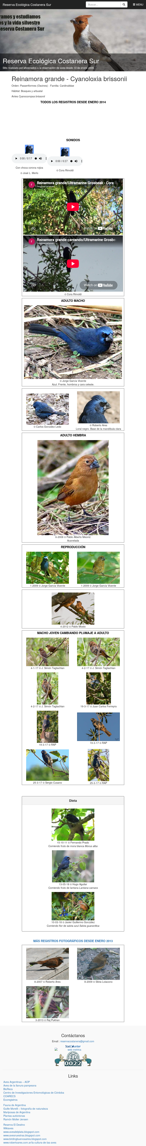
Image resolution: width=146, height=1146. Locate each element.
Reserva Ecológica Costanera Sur (27, 4)
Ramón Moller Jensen (15, 1119)
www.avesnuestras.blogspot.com (21, 1135)
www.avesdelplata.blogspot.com (21, 1132)
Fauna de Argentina (14, 1105)
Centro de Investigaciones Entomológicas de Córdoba (33, 1092)
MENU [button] (139, 4)
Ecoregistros (10, 1099)
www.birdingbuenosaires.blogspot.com (25, 1139)
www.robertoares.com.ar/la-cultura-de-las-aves (29, 1142)
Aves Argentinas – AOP (16, 1082)
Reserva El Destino (14, 1124)
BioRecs (8, 1089)
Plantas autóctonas (14, 1115)
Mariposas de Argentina (16, 1112)
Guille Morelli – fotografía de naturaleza (25, 1108)
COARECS (9, 1096)
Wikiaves (8, 1128)
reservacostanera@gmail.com (77, 1041)
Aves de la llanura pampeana (19, 1085)
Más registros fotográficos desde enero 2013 (73, 941)
